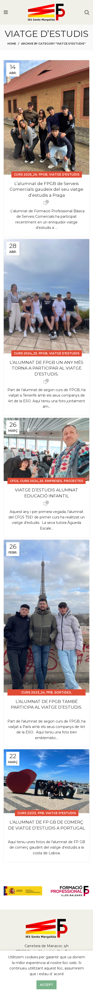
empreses (53, 481)
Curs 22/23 (26, 813)
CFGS (14, 481)
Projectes (73, 481)
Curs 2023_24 (33, 692)
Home (11, 43)
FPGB (43, 174)
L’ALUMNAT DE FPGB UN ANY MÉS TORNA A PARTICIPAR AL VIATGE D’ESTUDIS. (46, 368)
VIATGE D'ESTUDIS (64, 174)
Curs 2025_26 (25, 174)
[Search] (87, 12)
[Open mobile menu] (5, 12)
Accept (46, 985)
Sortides (62, 692)
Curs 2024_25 (25, 353)
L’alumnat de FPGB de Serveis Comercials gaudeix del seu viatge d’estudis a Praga (46, 189)
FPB (49, 692)
